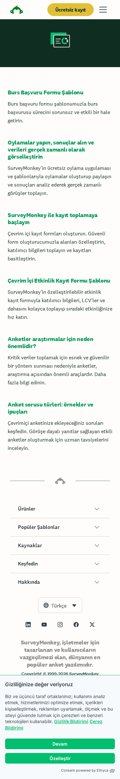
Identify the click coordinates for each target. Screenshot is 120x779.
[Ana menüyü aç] (103, 9)
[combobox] (60, 605)
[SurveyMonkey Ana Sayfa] (16, 10)
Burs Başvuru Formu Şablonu (46, 92)
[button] (60, 509)
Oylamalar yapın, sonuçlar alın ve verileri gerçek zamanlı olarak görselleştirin (51, 149)
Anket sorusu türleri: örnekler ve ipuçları (50, 408)
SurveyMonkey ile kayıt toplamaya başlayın (52, 218)
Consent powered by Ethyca (84, 770)
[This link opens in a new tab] (28, 624)
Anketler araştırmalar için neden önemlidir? (50, 342)
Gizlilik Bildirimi (71, 721)
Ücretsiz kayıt (70, 10)
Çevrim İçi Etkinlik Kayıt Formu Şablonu (59, 280)
